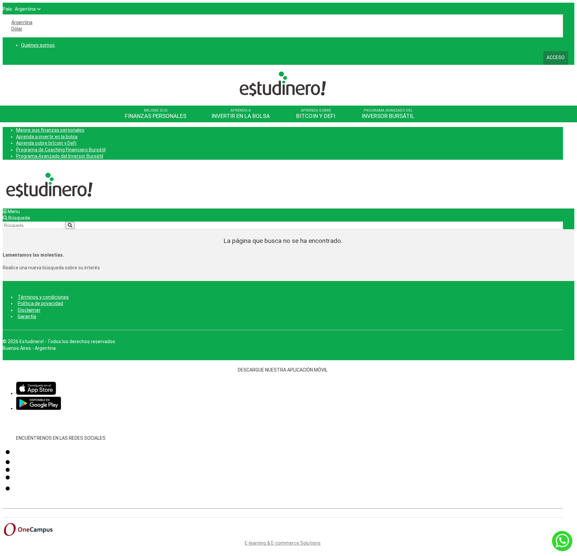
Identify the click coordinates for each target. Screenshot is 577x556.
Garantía (27, 316)
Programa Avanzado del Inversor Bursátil (59, 156)
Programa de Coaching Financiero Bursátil (61, 149)
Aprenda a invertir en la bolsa (46, 136)
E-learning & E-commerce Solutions (283, 543)
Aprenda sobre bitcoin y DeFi (46, 143)
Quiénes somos (38, 45)
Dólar (16, 28)
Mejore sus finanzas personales (50, 130)
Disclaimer (29, 310)
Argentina (21, 22)
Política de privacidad (40, 303)
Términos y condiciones (43, 297)
